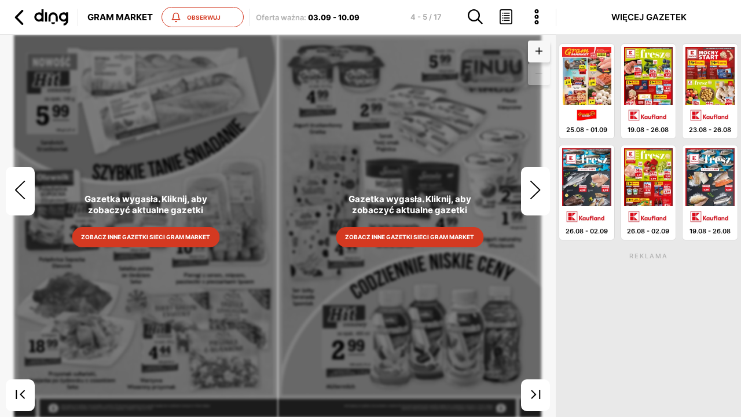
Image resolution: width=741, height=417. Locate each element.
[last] (535, 395)
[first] (20, 395)
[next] (535, 191)
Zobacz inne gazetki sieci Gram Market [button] (146, 236)
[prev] (20, 191)
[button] (40, 17)
